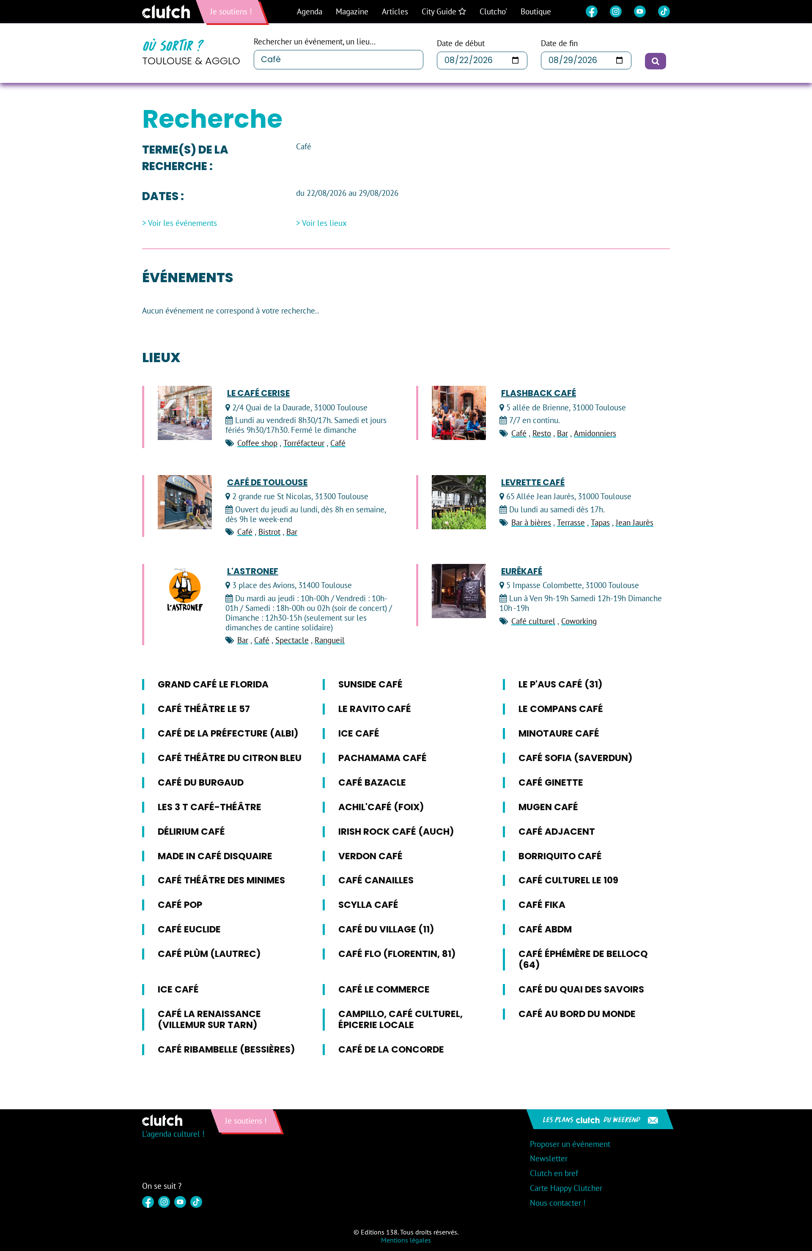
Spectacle (292, 640)
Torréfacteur (303, 443)
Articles (395, 11)
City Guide (440, 11)
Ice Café (358, 733)
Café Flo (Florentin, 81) (397, 953)
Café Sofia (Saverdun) (575, 757)
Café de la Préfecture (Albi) (228, 733)
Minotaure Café (558, 733)
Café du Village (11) (386, 929)
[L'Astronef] (185, 591)
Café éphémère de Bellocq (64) (583, 959)
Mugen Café (548, 807)
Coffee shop (257, 443)
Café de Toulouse (267, 482)
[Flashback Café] (459, 413)
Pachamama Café (382, 757)
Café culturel (533, 621)
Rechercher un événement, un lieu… (315, 42)
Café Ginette (550, 782)
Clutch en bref (554, 1173)
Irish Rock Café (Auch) (396, 831)
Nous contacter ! (558, 1203)
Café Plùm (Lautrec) (209, 953)
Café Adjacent (556, 831)
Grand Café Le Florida (213, 684)
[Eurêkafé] (459, 591)
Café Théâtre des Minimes (221, 880)
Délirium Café (191, 831)
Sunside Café (370, 684)
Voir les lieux (324, 223)
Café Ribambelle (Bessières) (226, 1049)
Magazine (352, 11)
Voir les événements (182, 223)
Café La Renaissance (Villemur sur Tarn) (209, 1019)
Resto (541, 433)
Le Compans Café (560, 708)
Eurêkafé (521, 571)
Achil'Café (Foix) (381, 807)
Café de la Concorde (391, 1049)
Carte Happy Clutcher (566, 1188)
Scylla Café (368, 904)
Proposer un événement (570, 1144)
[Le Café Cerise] (185, 413)
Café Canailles (376, 880)
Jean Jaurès (634, 522)
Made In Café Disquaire (215, 856)
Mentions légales (406, 1240)
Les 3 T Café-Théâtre (209, 807)
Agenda (309, 11)
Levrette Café (533, 482)
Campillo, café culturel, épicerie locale (400, 1019)
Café (338, 443)
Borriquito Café (560, 856)
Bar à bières (531, 522)
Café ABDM (545, 929)
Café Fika (541, 904)
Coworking (579, 621)
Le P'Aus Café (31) (560, 684)
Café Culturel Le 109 (568, 880)
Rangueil (330, 640)
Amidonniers (595, 433)
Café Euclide (189, 929)
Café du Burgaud (201, 782)
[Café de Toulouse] (185, 502)
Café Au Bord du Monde (577, 1013)
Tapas (600, 522)
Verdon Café (370, 856)
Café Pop (180, 904)
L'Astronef (252, 571)
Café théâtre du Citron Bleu (230, 757)
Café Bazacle (372, 782)
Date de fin (559, 43)
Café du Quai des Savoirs (581, 989)
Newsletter (549, 1158)
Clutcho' (493, 11)
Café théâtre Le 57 (204, 708)
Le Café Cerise (258, 393)
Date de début (461, 43)
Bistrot (269, 532)
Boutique (536, 11)
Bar (562, 433)
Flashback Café (538, 393)
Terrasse (571, 522)
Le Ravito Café (374, 708)
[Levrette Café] (459, 502)
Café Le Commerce (384, 989)
